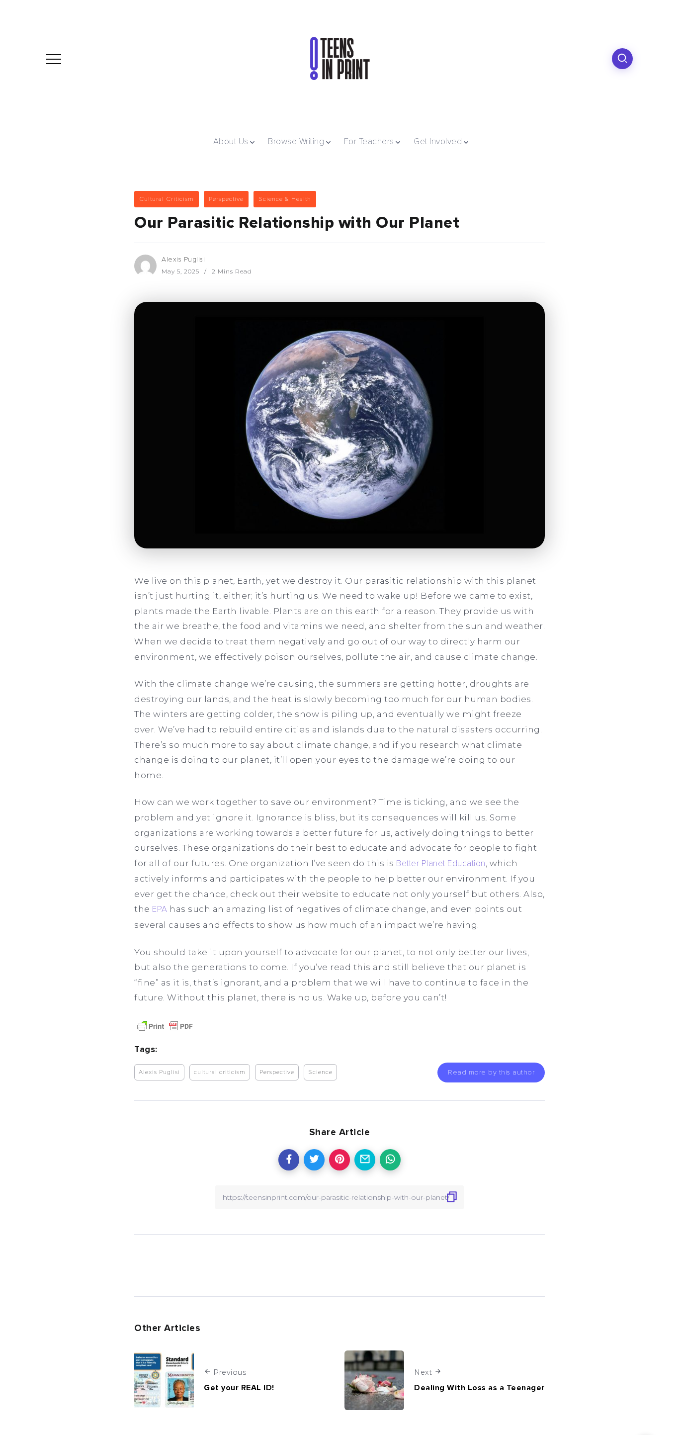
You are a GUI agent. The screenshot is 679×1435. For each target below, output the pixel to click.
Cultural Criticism (166, 199)
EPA (160, 909)
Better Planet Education (441, 863)
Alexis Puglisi (183, 259)
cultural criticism (220, 1072)
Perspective (226, 199)
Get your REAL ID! (239, 1388)
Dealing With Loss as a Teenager (479, 1388)
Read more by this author (491, 1072)
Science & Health (284, 199)
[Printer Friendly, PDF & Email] (165, 1025)
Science (320, 1072)
